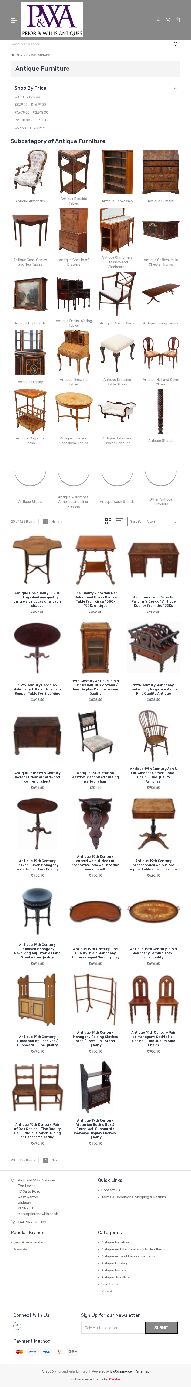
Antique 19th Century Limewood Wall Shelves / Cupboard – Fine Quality (37, 1041)
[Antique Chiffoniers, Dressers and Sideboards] (117, 230)
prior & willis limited (29, 1242)
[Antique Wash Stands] (117, 470)
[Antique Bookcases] (117, 172)
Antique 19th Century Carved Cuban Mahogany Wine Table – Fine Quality (37, 865)
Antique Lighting (114, 1263)
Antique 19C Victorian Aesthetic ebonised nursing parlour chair (95, 777)
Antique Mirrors (113, 1270)
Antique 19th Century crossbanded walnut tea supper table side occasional (153, 865)
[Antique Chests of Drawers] (73, 230)
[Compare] (168, 22)
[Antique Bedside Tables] (73, 172)
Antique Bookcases (117, 201)
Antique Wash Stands (117, 502)
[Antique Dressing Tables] (73, 352)
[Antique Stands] (160, 411)
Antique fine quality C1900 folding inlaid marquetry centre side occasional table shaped (37, 599)
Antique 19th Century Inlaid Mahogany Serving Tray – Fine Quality (153, 953)
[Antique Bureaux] (160, 172)
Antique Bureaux (161, 201)
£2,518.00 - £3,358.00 (31, 120)
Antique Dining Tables (160, 323)
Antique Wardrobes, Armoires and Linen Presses (73, 501)
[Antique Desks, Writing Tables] (73, 294)
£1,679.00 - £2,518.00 (31, 113)
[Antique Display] (30, 352)
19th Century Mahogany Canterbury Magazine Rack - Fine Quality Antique (153, 689)
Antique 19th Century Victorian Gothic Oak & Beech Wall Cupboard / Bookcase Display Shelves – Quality (95, 1129)
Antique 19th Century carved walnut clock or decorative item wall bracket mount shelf (95, 863)
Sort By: (136, 522)
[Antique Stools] (30, 470)
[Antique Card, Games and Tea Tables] (30, 230)
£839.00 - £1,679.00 (30, 105)
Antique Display (30, 382)
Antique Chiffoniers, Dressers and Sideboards (117, 262)
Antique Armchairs (30, 201)
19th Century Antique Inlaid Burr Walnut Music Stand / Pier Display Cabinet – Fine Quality (95, 687)
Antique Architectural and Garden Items (133, 1249)
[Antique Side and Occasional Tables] (73, 411)
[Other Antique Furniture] (160, 470)
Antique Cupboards (30, 323)
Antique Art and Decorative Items (128, 1256)
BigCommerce (121, 1371)
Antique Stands (161, 441)
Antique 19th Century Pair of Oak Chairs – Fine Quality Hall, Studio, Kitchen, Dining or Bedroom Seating (37, 1131)
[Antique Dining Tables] (160, 294)
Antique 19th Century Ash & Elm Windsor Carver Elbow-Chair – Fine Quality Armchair (153, 775)
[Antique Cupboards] (30, 294)
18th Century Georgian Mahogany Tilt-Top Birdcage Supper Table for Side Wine (37, 689)
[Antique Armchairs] (30, 172)
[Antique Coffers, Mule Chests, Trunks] (160, 230)
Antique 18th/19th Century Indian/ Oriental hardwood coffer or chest (37, 777)
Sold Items (110, 1284)
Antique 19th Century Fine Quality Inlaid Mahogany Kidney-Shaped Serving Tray (96, 953)
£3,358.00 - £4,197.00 (31, 128)
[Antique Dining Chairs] (117, 294)
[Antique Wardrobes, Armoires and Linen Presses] (73, 470)
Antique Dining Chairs (117, 323)
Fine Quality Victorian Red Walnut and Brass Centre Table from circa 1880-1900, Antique (95, 599)
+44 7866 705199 (32, 1222)
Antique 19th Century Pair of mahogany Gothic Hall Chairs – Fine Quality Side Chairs (153, 1039)
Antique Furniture (115, 1242)
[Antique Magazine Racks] (30, 411)
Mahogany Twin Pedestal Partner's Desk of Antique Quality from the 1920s (154, 601)
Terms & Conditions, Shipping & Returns (133, 1197)
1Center (114, 1379)
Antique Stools (30, 502)
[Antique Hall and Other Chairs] (160, 352)
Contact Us (110, 1190)
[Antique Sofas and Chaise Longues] (117, 411)
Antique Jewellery (115, 1277)
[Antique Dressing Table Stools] (117, 352)
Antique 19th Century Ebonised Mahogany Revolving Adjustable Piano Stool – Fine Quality (37, 951)
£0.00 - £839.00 (27, 97)
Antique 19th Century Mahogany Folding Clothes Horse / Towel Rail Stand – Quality (95, 1039)
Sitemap (142, 1371)
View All (20, 1249)
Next (55, 522)
